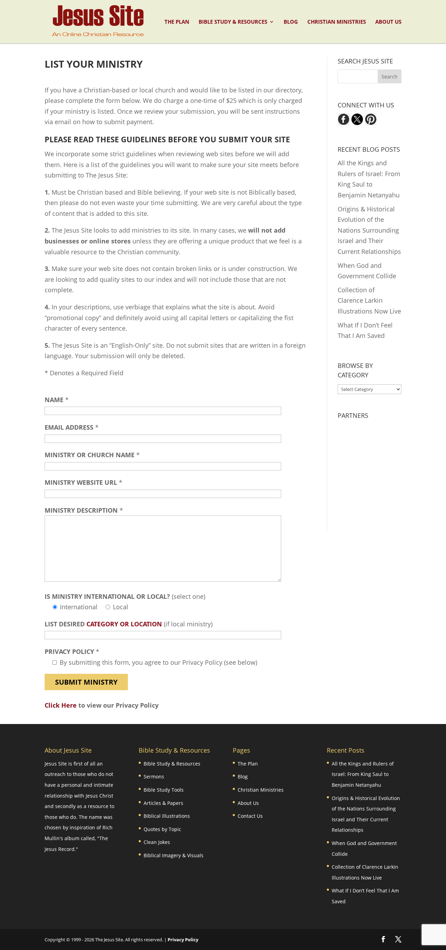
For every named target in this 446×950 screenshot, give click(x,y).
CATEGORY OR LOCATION (124, 624)
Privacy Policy (183, 939)
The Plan (176, 22)
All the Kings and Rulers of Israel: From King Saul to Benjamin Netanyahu (363, 774)
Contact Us (250, 816)
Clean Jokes (157, 842)
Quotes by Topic (162, 829)
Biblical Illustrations (167, 816)
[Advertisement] (381, 467)
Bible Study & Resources (233, 22)
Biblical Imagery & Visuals (173, 855)
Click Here (61, 705)
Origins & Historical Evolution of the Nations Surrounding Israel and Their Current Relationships (369, 230)
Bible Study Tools (164, 789)
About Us (388, 22)
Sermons (154, 776)
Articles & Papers (163, 803)
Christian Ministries (336, 22)
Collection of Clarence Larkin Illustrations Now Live (369, 300)
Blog (291, 22)
